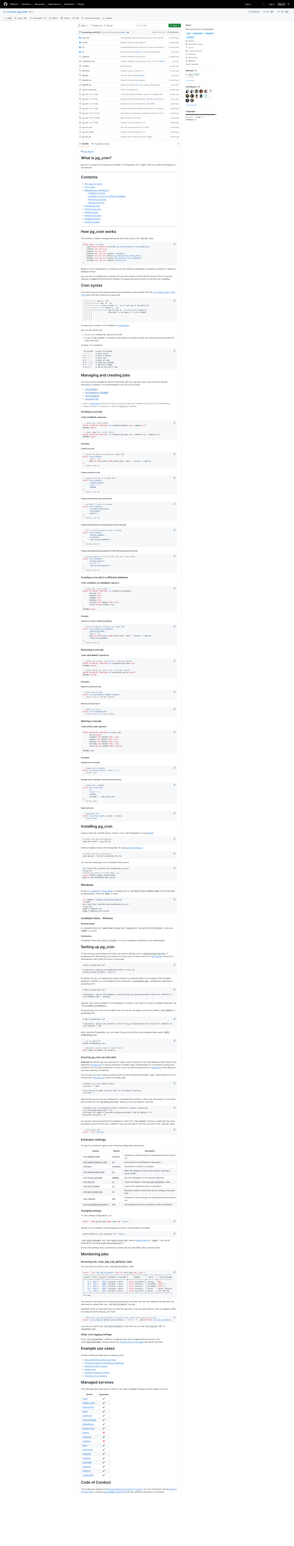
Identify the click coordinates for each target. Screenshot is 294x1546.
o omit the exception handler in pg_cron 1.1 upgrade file (141, 94)
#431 (137, 52)
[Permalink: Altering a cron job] (79, 721)
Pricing (81, 4)
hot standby (157, 956)
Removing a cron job (97, 199)
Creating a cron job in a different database (107, 196)
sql (83, 47)
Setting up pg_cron (93, 209)
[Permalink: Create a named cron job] (79, 472)
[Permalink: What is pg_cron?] (79, 158)
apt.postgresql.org (134, 848)
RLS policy (95, 403)
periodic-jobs (197, 33)
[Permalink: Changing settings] (79, 1210)
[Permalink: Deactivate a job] (79, 808)
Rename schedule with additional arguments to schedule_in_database (147, 108)
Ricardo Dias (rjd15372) (91, 32)
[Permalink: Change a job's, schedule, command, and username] (79, 779)
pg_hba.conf (96, 1065)
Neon (85, 1445)
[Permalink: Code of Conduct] (79, 1482)
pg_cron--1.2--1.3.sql (90, 104)
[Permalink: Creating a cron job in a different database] (79, 577)
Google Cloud (89, 1428)
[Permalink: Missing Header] (79, 923)
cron (188, 33)
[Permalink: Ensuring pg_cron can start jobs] (79, 1057)
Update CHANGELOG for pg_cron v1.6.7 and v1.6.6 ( (140, 61)
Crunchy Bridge (89, 1420)
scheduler (190, 37)
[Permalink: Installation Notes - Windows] (79, 918)
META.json (86, 71)
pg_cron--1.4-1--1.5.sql (90, 118)
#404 (162, 61)
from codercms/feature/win (150, 52)
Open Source (54, 4)
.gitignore (85, 57)
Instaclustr (87, 1437)
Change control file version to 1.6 (133, 123)
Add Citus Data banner (129, 90)
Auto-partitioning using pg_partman (100, 1360)
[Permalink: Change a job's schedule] (79, 762)
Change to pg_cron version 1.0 (132, 71)
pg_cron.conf (87, 127)
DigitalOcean (88, 1424)
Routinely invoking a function (97, 1372)
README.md (86, 85)
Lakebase (87, 1441)
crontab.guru (123, 325)
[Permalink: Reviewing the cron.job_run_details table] (79, 1261)
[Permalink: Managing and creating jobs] (79, 375)
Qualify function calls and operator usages (136, 137)
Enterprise (69, 4)
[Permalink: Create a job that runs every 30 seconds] (79, 498)
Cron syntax (90, 187)
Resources (39, 4)
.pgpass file (156, 1067)
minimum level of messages (132, 1342)
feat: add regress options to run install (135, 127)
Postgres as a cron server (96, 1376)
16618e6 (155, 32)
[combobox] (153, 25)
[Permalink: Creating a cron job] (79, 411)
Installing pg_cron (92, 206)
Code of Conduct (92, 222)
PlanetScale (88, 1449)
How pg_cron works (93, 184)
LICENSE (85, 66)
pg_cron (22, 11)
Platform (14, 4)
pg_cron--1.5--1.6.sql (90, 123)
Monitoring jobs (91, 212)
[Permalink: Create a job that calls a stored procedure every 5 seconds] (79, 524)
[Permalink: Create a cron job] (79, 448)
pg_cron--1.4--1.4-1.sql (90, 113)
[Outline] (178, 144)
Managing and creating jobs (97, 190)
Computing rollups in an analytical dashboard (104, 1363)
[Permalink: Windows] (79, 885)
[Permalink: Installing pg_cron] (79, 826)
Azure (85, 1411)
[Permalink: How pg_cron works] (79, 231)
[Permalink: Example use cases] (79, 1348)
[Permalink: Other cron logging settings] (79, 1334)
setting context (141, 1240)
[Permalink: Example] (79, 616)
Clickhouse (87, 1415)
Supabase (87, 1466)
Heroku (86, 1432)
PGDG (150, 833)
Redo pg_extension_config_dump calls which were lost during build (146, 99)
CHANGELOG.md (88, 61)
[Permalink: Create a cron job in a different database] (79, 621)
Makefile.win (86, 80)
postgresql (209, 33)
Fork (269, 12)
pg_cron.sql (86, 137)
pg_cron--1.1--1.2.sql (90, 99)
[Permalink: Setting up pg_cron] (79, 946)
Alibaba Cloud (89, 1403)
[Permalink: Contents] (79, 177)
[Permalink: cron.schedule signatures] (79, 417)
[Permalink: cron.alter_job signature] (79, 726)
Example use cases (93, 215)
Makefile (85, 75)
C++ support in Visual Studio (100, 891)
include (85, 42)
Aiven (85, 1398)
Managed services (92, 219)
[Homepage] (5, 4)
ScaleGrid (87, 1454)
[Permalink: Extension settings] (79, 1139)
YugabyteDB (88, 1475)
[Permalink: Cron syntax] (79, 285)
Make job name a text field (131, 118)
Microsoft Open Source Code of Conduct (125, 1489)
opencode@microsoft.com (114, 1492)
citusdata (11, 11)
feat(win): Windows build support (133, 42)
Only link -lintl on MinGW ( (111, 32)
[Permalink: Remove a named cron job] (79, 686)
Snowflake (87, 1462)
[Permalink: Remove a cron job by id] (79, 703)
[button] (174, 244)
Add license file (126, 66)
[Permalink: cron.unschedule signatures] (79, 655)
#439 (123, 32)
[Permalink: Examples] (79, 443)
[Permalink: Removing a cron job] (79, 649)
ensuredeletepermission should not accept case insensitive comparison (147, 38)
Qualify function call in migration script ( (135, 104)
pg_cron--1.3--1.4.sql (90, 108)
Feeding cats (90, 1369)
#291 (152, 104)
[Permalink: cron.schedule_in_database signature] (79, 582)
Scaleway (87, 1458)
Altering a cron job (96, 203)
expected (85, 38)
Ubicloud (86, 1471)
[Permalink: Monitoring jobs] (79, 1254)
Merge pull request (128, 52)
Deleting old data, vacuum (96, 1366)
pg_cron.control (88, 132)
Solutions (26, 4)
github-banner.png (89, 90)
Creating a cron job (96, 193)
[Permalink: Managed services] (79, 1382)
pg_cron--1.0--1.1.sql (90, 94)
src (83, 52)
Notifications (255, 12)
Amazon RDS (88, 1407)
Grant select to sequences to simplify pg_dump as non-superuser (145, 113)
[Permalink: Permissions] (79, 936)
